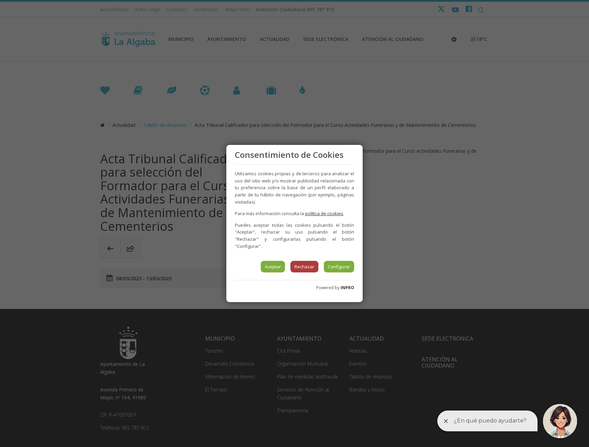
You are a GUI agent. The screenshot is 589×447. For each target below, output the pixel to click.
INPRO (347, 287)
